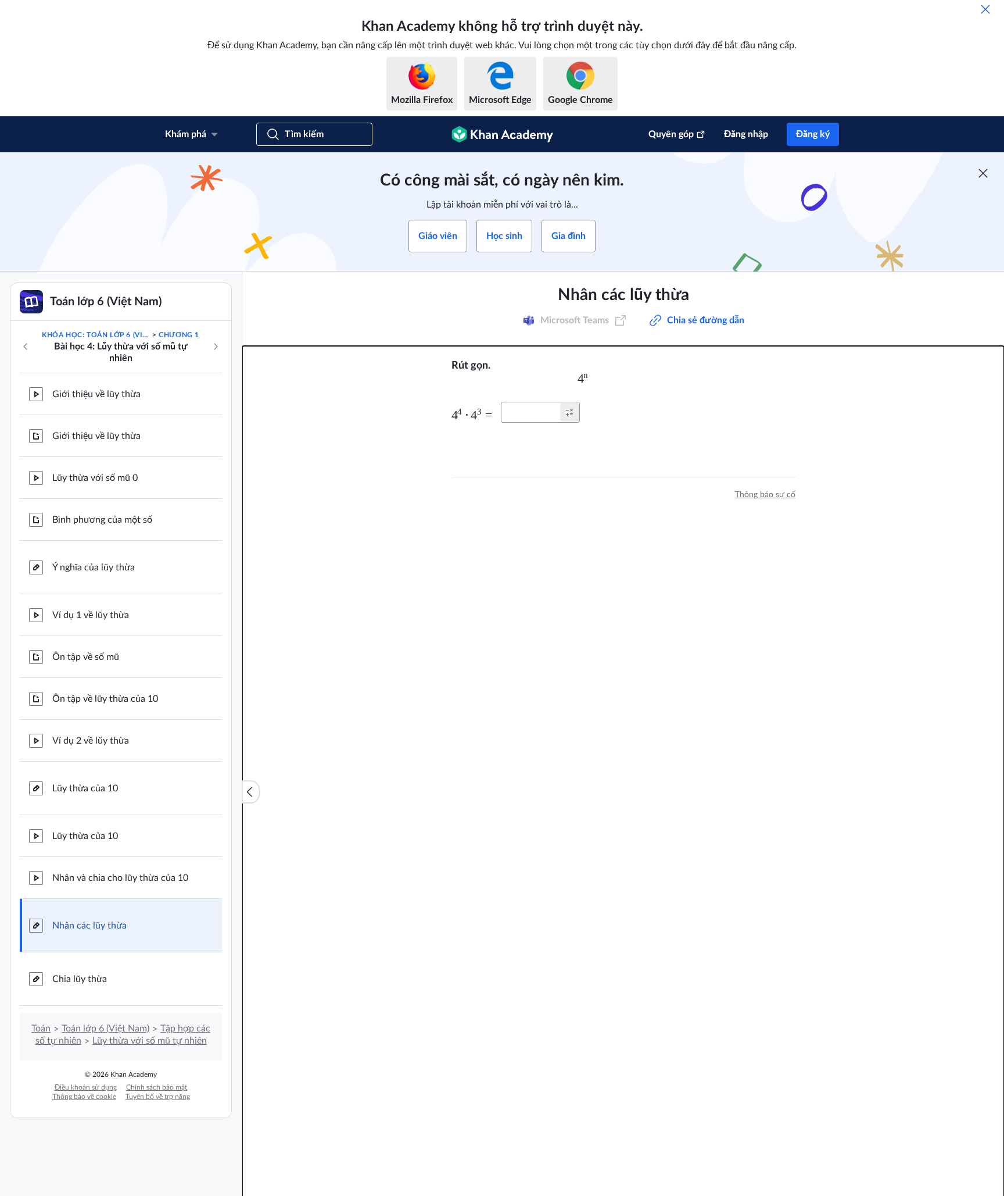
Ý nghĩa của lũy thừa (93, 567)
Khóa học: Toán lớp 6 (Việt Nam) (96, 334)
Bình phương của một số (102, 519)
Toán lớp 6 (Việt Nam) (105, 1028)
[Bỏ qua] (985, 9)
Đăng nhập (746, 134)
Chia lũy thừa (79, 979)
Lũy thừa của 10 (85, 788)
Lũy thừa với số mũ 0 (95, 478)
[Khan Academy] (502, 134)
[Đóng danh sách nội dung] (251, 792)
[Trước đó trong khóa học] (26, 347)
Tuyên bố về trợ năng (158, 1096)
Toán (41, 1028)
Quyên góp (671, 134)
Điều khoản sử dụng (86, 1087)
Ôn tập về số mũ (85, 657)
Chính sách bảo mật (156, 1087)
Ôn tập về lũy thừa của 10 (105, 699)
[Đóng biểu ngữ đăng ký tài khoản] (983, 173)
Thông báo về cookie (84, 1096)
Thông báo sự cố (765, 495)
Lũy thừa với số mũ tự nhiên (149, 1040)
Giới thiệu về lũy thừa (96, 394)
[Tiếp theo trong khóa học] (216, 347)
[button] (569, 412)
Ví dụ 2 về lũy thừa (90, 740)
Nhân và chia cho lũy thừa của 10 (120, 878)
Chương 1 (179, 334)
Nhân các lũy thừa (89, 925)
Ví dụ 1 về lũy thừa (90, 615)
